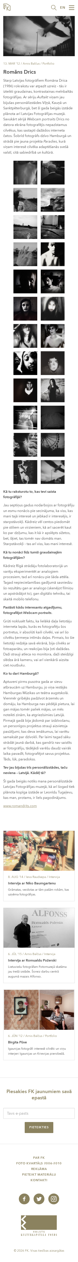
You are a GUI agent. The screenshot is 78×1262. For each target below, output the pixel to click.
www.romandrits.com (20, 806)
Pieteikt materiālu (39, 1175)
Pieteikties (39, 1127)
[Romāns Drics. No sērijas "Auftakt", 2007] (53, 199)
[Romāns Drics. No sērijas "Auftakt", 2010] (25, 172)
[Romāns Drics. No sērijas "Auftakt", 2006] (53, 172)
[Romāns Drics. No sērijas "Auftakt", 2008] (25, 199)
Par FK (39, 1158)
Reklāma (39, 1169)
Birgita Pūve (17, 1042)
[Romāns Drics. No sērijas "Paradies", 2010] (25, 444)
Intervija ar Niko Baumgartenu (32, 883)
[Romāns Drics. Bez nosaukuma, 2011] (53, 417)
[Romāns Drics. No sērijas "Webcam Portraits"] (53, 253)
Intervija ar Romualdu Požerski (32, 960)
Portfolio (48, 64)
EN (62, 7)
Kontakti (39, 1180)
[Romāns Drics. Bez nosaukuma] (53, 390)
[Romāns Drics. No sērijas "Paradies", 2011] (25, 471)
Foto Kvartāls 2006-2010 (39, 1163)
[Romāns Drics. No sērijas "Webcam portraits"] (25, 390)
